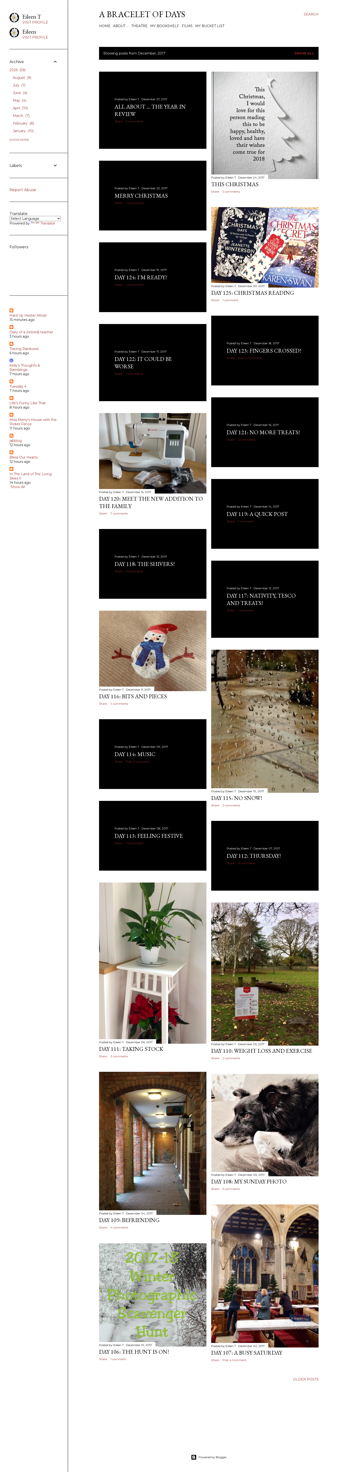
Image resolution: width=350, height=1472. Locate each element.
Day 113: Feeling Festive (149, 835)
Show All (304, 53)
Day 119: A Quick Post (257, 514)
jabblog (16, 441)
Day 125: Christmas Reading (252, 292)
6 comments (246, 863)
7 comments (119, 513)
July (19, 85)
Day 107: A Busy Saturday (246, 1352)
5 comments (231, 191)
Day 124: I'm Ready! (141, 277)
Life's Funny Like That (28, 403)
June (19, 93)
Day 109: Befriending (129, 1220)
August (21, 77)
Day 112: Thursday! (254, 855)
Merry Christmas (141, 195)
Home (104, 26)
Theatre (139, 26)
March (21, 116)
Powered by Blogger (213, 1457)
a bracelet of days (142, 14)
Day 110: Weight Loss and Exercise (261, 1050)
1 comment (230, 300)
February (23, 123)
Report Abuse (23, 190)
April (20, 108)
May (19, 100)
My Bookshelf (164, 26)
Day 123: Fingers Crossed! (264, 350)
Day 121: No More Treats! (263, 432)
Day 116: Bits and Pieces (133, 696)
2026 (17, 70)
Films (187, 26)
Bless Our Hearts (24, 457)
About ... (121, 26)
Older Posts (306, 1379)
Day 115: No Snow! (236, 798)
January (23, 131)
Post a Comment (250, 358)
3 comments (134, 121)
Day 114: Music (135, 754)
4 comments (135, 203)
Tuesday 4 (18, 386)
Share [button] (118, 121)
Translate (47, 223)
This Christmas (235, 184)
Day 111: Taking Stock (131, 1049)
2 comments (134, 373)
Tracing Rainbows (24, 349)
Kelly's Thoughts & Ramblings (25, 367)
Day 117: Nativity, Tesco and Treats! (261, 599)
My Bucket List (209, 26)
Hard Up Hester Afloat (28, 315)
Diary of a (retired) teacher (31, 332)
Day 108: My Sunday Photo (249, 1181)
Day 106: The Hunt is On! (134, 1351)
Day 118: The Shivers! (145, 564)
